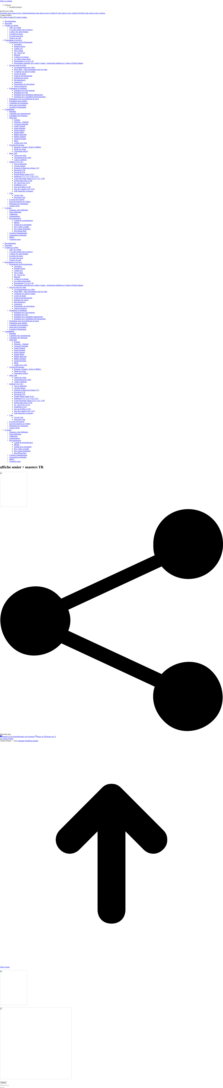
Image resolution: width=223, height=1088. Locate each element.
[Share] (3, 1085)
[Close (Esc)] (1, 1085)
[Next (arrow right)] (3, 1087)
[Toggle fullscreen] (6, 1085)
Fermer (3, 1082)
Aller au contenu (6, 1)
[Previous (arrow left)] (1, 1087)
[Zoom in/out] (8, 1085)
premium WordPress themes (28, 741)
